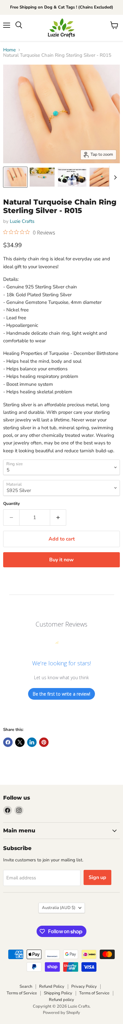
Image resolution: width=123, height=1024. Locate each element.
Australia (58, 908)
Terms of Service (22, 993)
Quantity (11, 503)
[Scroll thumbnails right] (114, 177)
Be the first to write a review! (61, 694)
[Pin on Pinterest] (44, 742)
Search (26, 986)
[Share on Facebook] (8, 742)
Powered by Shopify (61, 1012)
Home (9, 50)
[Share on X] (20, 742)
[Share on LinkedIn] (32, 742)
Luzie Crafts (22, 221)
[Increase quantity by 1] (58, 517)
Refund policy (61, 1000)
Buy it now (61, 559)
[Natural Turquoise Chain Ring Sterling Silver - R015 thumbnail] (72, 177)
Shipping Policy (58, 993)
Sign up (97, 877)
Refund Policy (51, 986)
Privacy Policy (84, 986)
